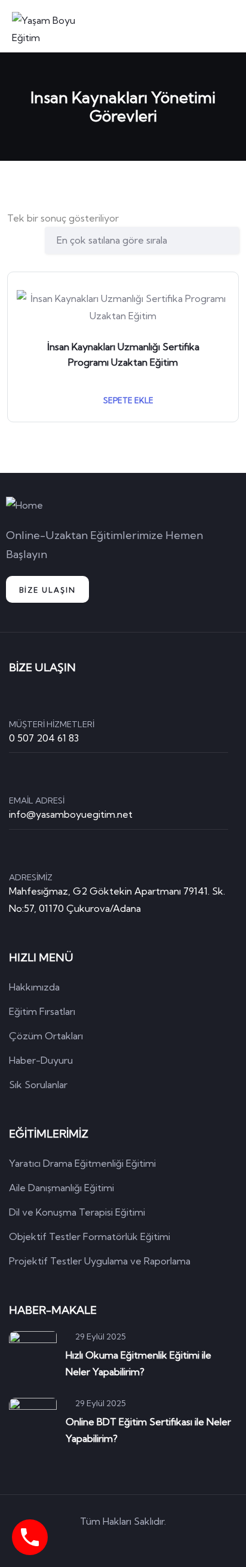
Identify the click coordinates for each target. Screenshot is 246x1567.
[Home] (24, 505)
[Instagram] (174, 1542)
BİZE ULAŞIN (47, 589)
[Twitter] (72, 1542)
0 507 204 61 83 (44, 738)
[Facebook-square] (106, 1542)
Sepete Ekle (127, 400)
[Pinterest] (140, 1542)
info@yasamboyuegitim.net (71, 814)
